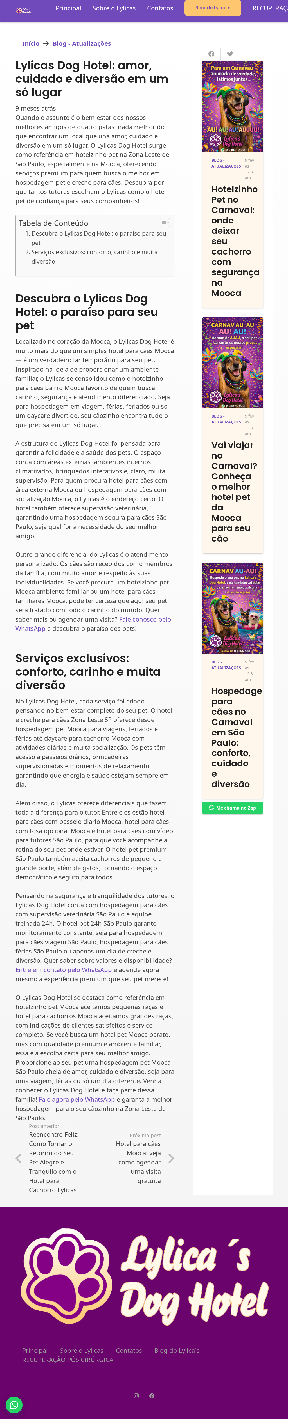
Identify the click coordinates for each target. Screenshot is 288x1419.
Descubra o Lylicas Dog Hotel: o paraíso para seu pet (99, 238)
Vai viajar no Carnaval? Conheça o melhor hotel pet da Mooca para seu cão (234, 492)
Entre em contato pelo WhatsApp (63, 969)
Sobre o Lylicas (82, 1350)
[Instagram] (136, 1396)
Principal (35, 1350)
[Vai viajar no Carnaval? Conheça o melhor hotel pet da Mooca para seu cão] (232, 321)
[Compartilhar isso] (211, 54)
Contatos (129, 1350)
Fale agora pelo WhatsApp (77, 1099)
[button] (14, 1405)
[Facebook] (151, 1396)
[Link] (23, 10)
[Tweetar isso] (230, 54)
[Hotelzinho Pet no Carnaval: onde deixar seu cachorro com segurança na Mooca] (232, 65)
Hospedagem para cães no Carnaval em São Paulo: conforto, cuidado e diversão (241, 737)
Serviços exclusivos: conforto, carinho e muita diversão (95, 256)
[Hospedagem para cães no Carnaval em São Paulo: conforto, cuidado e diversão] (232, 567)
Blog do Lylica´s (177, 1350)
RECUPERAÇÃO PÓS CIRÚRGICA (67, 1359)
